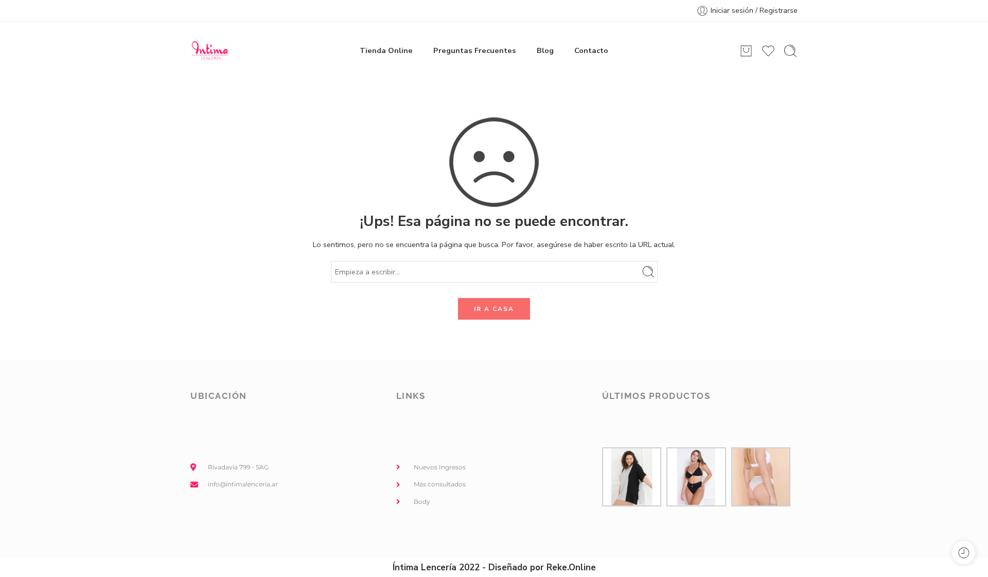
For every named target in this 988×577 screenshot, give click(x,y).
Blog (545, 50)
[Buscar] (790, 51)
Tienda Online (386, 50)
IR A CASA (494, 309)
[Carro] (746, 51)
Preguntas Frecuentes (474, 50)
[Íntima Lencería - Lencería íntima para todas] (209, 51)
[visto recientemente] (963, 552)
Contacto (591, 50)
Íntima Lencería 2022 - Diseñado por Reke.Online (494, 567)
